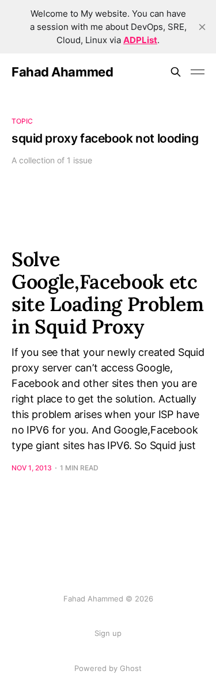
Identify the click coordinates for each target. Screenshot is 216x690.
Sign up (108, 633)
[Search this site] (175, 71)
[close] (202, 27)
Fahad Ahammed (62, 72)
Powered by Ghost (108, 668)
